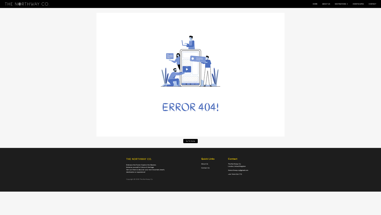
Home (315, 4)
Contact (372, 4)
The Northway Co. (146, 179)
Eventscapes (358, 4)
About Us (326, 4)
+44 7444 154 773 (235, 174)
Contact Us (205, 168)
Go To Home (190, 141)
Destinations (340, 4)
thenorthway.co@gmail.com (238, 170)
